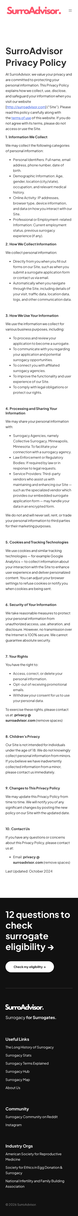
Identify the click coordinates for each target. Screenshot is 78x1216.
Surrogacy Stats (18, 1055)
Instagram (13, 1125)
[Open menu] (70, 10)
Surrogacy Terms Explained (27, 1063)
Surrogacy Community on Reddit (31, 1117)
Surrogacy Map (17, 1079)
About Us (12, 1087)
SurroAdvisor (26, 1204)
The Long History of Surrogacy (29, 1047)
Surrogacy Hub (17, 1071)
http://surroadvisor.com (26, 107)
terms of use (21, 118)
